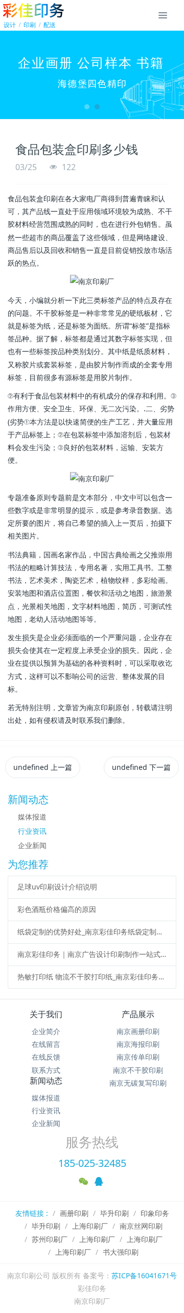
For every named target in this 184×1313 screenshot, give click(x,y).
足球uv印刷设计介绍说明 (57, 887)
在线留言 (46, 1044)
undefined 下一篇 (141, 767)
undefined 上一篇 (42, 767)
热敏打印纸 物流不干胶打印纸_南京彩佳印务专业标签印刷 (92, 976)
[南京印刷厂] (33, 15)
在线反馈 (46, 1057)
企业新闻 (32, 845)
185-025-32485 (92, 1163)
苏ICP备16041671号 (144, 1275)
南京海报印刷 (138, 1044)
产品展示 (138, 1014)
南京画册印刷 (138, 1031)
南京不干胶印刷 (138, 1070)
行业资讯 (32, 831)
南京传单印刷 (138, 1057)
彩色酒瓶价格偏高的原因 (56, 909)
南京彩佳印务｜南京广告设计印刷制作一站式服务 (92, 954)
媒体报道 (32, 817)
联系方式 (46, 1070)
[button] (13, 75)
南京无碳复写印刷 (138, 1083)
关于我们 (46, 1014)
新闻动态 (46, 1080)
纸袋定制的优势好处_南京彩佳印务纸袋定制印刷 (92, 931)
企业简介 (46, 1031)
